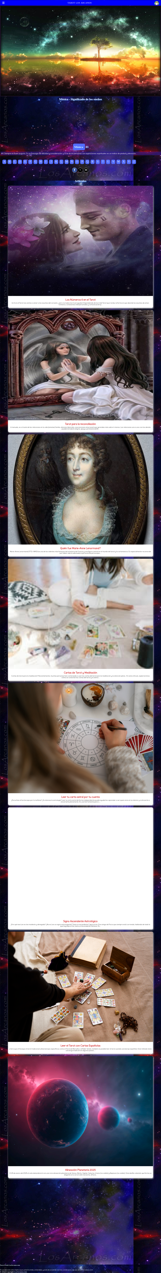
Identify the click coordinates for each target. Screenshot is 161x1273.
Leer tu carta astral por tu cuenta (80, 797)
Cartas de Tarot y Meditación (80, 672)
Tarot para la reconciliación (80, 424)
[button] (74, 170)
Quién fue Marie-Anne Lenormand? (80, 548)
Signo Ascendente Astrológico (80, 921)
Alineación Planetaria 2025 (80, 1169)
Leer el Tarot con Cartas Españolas (80, 1045)
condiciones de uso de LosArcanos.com (78, 1270)
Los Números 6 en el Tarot (80, 299)
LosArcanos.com (20, 1272)
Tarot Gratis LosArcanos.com (10, 1265)
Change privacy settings (80, 1259)
